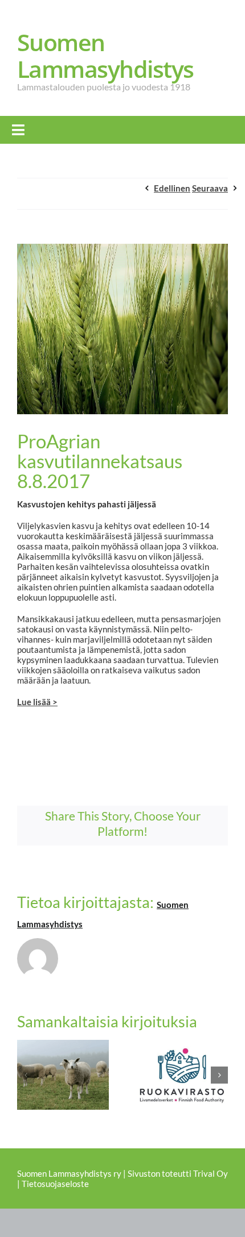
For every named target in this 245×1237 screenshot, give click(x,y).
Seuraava (210, 188)
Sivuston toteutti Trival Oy (178, 1173)
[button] (25, 1075)
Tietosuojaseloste (55, 1183)
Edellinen (172, 188)
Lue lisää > (37, 702)
